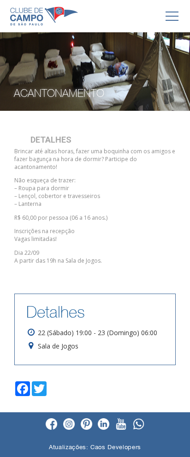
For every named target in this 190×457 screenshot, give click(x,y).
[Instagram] (69, 424)
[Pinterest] (86, 424)
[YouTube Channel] (121, 424)
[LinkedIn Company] (103, 424)
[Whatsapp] (138, 424)
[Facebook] (51, 424)
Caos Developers (115, 447)
